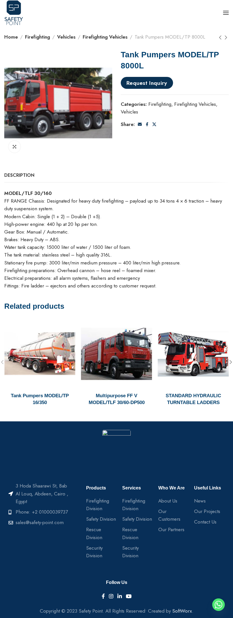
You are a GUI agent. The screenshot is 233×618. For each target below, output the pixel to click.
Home (11, 36)
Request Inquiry (146, 83)
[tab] (19, 175)
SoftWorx (182, 611)
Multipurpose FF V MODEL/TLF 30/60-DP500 (117, 399)
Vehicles (66, 36)
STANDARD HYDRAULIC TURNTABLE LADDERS (193, 399)
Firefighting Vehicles (105, 36)
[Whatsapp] (218, 604)
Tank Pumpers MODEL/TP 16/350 (40, 399)
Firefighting (37, 36)
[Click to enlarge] (14, 147)
